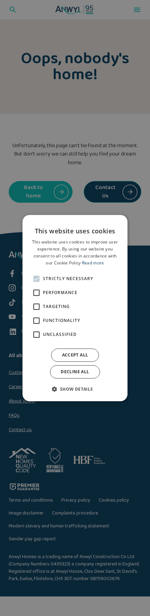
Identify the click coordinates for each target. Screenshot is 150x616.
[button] (75, 388)
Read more (93, 263)
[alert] (75, 308)
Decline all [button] (75, 372)
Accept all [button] (75, 355)
